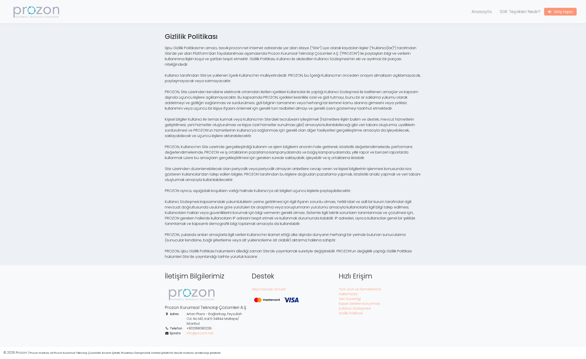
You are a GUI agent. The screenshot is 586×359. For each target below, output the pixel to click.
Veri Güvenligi (350, 299)
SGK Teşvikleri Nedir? (520, 11)
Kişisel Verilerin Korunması (359, 303)
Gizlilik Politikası (351, 313)
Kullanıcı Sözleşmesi (355, 308)
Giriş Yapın (562, 11)
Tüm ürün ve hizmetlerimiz (360, 289)
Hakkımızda (348, 294)
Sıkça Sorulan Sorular (269, 289)
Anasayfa (482, 11)
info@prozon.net (200, 333)
